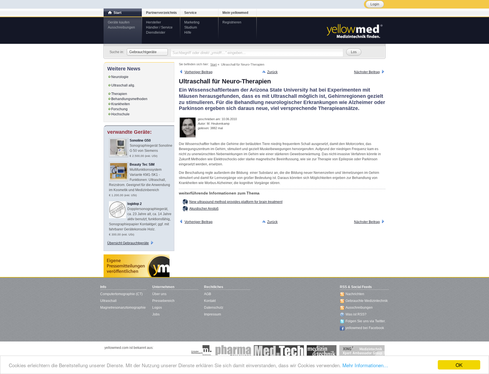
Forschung (119, 109)
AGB (207, 294)
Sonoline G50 (140, 140)
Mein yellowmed (235, 13)
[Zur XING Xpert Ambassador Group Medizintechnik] (362, 350)
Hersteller (153, 22)
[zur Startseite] (354, 31)
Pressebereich (163, 301)
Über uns (159, 294)
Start (117, 13)
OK (459, 364)
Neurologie (119, 77)
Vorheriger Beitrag (199, 72)
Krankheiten (120, 104)
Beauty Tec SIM (142, 165)
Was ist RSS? (356, 314)
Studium (190, 27)
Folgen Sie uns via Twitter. (365, 321)
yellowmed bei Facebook (365, 328)
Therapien (119, 94)
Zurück (272, 72)
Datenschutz (213, 308)
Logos (157, 308)
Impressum (212, 314)
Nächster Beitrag (367, 72)
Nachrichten (355, 294)
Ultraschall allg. (123, 85)
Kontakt (210, 301)
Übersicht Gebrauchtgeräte (128, 243)
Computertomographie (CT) (121, 294)
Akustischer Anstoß (203, 209)
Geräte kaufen (119, 22)
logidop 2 (134, 204)
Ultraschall (108, 301)
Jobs (156, 314)
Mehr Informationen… (365, 365)
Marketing (192, 22)
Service (190, 13)
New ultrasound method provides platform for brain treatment (235, 202)
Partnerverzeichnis (161, 13)
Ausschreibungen (121, 27)
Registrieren (231, 22)
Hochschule (120, 114)
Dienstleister (155, 32)
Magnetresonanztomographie (123, 308)
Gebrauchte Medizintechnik (367, 301)
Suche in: (117, 52)
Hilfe (187, 32)
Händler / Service (159, 27)
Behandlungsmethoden (129, 99)
